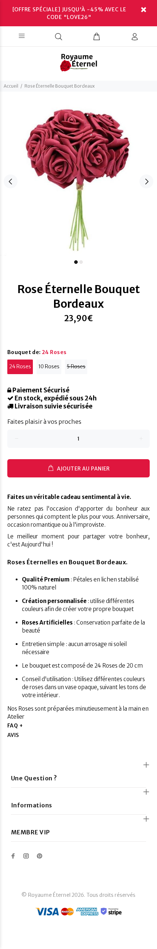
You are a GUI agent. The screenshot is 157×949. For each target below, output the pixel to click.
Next (146, 181)
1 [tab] (76, 262)
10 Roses (49, 366)
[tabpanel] (78, 177)
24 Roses (20, 366)
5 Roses (76, 366)
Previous (11, 181)
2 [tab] (81, 262)
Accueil (11, 86)
